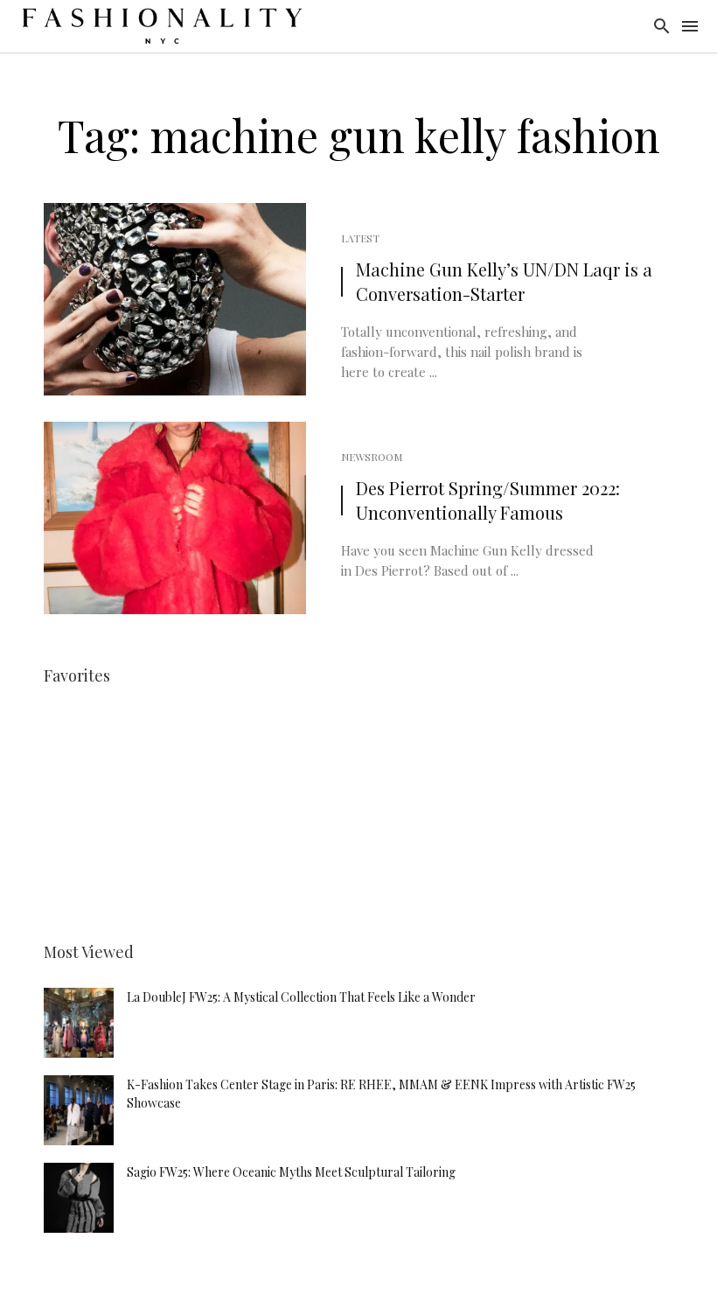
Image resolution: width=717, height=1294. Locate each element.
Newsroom (371, 457)
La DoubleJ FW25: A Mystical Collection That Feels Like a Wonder (301, 997)
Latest (360, 238)
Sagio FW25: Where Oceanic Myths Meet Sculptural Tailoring (291, 1172)
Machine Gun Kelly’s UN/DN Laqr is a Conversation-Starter (504, 281)
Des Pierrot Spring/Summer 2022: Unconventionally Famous (488, 500)
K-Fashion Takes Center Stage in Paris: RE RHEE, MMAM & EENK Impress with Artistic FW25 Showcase (381, 1093)
